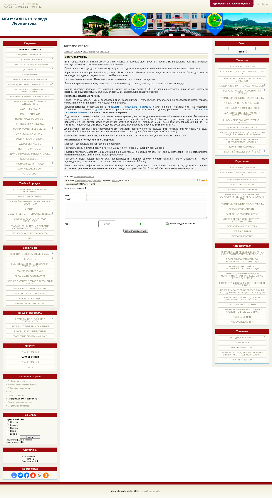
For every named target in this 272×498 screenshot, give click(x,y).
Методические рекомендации (22, 385)
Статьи (77, 51)
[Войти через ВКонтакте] (20, 475)
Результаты (11, 440)
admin (114, 180)
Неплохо (14, 428)
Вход (33, 7)
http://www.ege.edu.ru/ (84, 176)
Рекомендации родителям (20, 402)
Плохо (13, 431)
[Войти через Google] (39, 475)
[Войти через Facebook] (26, 475)
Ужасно (13, 434)
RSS (40, 7)
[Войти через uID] (14, 475)
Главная (7, 7)
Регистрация (21, 7)
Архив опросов (25, 440)
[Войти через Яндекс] (33, 475)
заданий (97, 109)
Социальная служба (17, 406)
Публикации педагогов (18, 381)
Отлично (14, 422)
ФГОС (11, 392)
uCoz (158, 491)
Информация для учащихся (21, 399)
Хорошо (14, 425)
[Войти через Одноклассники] (46, 475)
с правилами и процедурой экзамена (127, 106)
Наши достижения (16, 395)
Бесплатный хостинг (146, 491)
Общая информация (17, 388)
